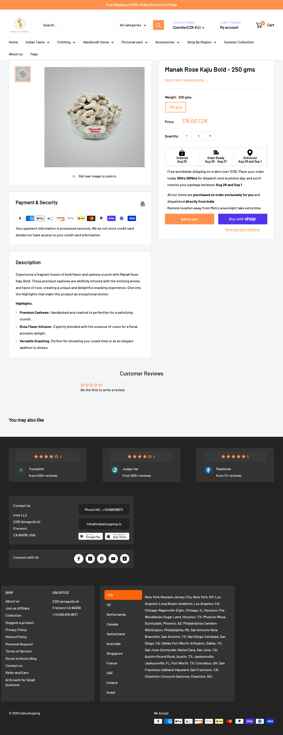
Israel (111, 692)
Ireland (112, 682)
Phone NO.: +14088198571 (104, 509)
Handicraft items (96, 42)
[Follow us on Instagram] (90, 558)
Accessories (165, 42)
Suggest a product (20, 622)
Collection (13, 615)
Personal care (132, 42)
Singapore (114, 653)
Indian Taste (35, 42)
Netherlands (116, 614)
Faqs (34, 54)
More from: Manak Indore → (186, 80)
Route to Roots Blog (21, 658)
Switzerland (116, 634)
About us (16, 54)
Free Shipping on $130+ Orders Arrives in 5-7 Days (141, 5)
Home (13, 42)
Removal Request (19, 644)
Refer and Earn (17, 672)
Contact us (14, 665)
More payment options (242, 229)
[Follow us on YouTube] (113, 558)
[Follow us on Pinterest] (101, 558)
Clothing (64, 42)
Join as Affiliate (18, 608)
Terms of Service (19, 651)
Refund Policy (16, 637)
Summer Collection (239, 42)
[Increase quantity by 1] (210, 135)
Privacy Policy (16, 629)
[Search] (158, 25)
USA (110, 595)
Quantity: (172, 136)
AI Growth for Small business (20, 682)
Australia (113, 643)
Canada (112, 624)
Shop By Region (199, 42)
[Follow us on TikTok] (124, 558)
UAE (110, 673)
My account (229, 27)
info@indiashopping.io (104, 524)
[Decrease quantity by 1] (186, 135)
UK (109, 604)
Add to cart (189, 219)
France (112, 663)
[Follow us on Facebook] (78, 558)
